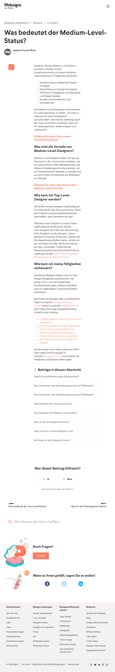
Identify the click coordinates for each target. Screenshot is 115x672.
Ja (48, 479)
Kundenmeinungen (15, 641)
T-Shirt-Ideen (92, 641)
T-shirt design (66, 640)
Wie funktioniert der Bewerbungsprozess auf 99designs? (64, 386)
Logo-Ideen (91, 637)
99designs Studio (41, 641)
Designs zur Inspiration (43, 627)
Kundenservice (13, 618)
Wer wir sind (12, 613)
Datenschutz (73, 664)
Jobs (8, 623)
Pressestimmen (13, 637)
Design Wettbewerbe (42, 613)
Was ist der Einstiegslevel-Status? (51, 422)
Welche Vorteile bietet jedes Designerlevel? (56, 377)
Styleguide (65, 631)
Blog (88, 618)
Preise (36, 632)
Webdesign (65, 626)
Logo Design (65, 617)
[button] (108, 6)
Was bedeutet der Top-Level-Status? (53, 404)
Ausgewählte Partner (95, 651)
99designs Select (41, 646)
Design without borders (97, 623)
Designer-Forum (52, 356)
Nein (69, 479)
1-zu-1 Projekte (39, 618)
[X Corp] (64, 583)
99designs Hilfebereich (16, 23)
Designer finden (40, 623)
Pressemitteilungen (15, 632)
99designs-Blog (69, 306)
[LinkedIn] (80, 583)
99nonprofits (12, 646)
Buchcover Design (68, 644)
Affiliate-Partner (93, 632)
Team (8, 627)
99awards (91, 627)
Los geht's (52, 23)
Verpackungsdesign (69, 635)
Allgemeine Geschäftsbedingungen (48, 664)
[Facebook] (47, 583)
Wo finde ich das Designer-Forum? (52, 440)
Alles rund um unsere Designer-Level (53, 431)
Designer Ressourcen (96, 646)
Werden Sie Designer (96, 613)
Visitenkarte (65, 621)
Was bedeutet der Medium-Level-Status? (55, 413)
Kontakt (41, 556)
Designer (38, 23)
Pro (34, 637)
